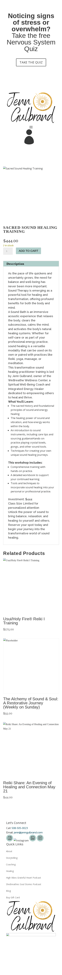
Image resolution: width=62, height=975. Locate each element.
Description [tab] (15, 263)
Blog (8, 891)
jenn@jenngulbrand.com (28, 832)
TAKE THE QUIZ (31, 62)
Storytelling (11, 858)
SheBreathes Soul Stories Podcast (23, 884)
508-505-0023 (20, 828)
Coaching (11, 864)
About (9, 851)
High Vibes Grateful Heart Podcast (23, 878)
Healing (10, 871)
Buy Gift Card (13, 897)
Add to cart (28, 250)
